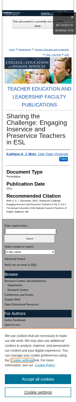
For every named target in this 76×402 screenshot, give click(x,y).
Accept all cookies (38, 379)
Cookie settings (22, 360)
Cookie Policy (45, 365)
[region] (38, 365)
